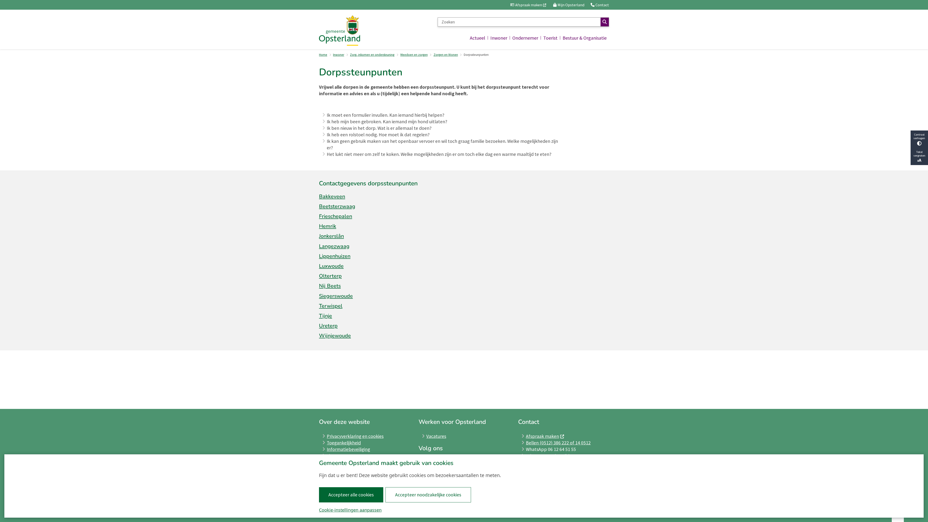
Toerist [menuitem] (550, 38)
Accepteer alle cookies (351, 495)
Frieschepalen (335, 216)
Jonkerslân (331, 236)
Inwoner (338, 55)
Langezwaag (334, 246)
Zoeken (605, 22)
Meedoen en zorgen (414, 55)
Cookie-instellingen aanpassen (350, 510)
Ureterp (328, 325)
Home (323, 55)
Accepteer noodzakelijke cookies (428, 495)
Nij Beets (330, 286)
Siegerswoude (336, 296)
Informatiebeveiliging (348, 449)
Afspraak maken (542, 436)
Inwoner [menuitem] (498, 38)
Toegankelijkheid (344, 443)
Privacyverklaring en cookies (355, 436)
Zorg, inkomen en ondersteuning (372, 55)
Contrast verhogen (919, 136)
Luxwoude (331, 266)
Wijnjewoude (335, 335)
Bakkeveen (332, 196)
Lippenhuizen (334, 256)
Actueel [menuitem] (477, 38)
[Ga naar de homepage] (339, 30)
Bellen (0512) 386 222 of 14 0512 (558, 443)
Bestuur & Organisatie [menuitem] (585, 38)
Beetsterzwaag (337, 206)
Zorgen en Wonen (446, 55)
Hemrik (327, 226)
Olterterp (330, 276)
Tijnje (325, 315)
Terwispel (330, 306)
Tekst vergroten (919, 153)
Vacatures (436, 436)
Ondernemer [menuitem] (525, 38)
